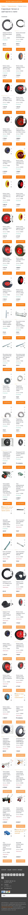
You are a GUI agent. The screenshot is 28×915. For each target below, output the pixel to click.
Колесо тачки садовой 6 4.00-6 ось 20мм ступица (20, 130)
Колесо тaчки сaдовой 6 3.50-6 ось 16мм (20, 613)
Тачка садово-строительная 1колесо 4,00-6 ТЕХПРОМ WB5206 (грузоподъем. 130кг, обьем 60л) (7, 776)
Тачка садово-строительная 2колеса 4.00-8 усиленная (20, 810)
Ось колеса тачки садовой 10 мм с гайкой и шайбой (7, 323)
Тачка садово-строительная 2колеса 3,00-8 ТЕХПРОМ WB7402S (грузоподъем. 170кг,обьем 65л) (7, 488)
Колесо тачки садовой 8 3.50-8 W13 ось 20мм (20, 228)
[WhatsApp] (2, 877)
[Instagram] (14, 875)
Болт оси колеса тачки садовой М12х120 (7, 553)
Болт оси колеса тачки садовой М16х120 (20, 553)
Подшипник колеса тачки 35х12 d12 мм (6, 387)
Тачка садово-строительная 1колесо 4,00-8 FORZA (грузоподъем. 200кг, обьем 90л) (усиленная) (20, 776)
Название (4, 16)
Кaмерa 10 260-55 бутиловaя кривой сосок (7, 34)
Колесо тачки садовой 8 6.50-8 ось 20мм (7, 708)
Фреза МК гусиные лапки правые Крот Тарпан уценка (6, 522)
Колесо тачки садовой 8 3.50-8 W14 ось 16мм (7, 259)
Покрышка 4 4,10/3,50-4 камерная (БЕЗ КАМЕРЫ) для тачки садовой (6, 741)
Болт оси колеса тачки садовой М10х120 (20, 521)
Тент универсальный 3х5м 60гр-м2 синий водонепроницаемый (7, 846)
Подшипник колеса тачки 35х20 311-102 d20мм (19, 421)
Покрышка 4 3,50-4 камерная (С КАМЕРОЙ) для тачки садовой (7, 454)
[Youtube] (17, 875)
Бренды (20, 869)
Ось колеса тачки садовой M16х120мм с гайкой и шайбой (20, 324)
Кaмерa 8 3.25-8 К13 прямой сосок (7, 582)
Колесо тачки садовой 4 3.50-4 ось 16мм (20, 67)
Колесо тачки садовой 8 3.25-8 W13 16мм (7, 228)
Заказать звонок (8, 882)
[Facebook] (5, 875)
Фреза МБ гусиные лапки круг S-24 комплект (19, 845)
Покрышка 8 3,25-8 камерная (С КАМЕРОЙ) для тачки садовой (20, 741)
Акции (9, 869)
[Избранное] (11, 21)
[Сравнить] (11, 23)
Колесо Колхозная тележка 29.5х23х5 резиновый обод (20, 35)
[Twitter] (11, 875)
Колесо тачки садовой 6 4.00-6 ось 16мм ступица (7, 130)
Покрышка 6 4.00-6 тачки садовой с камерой (20, 453)
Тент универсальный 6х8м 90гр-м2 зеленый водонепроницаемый (20, 487)
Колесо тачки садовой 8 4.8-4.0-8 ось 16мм (20, 291)
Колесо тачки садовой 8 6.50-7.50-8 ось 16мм (20, 677)
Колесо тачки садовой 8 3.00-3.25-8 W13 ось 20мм (7, 196)
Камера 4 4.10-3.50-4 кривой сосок (19, 583)
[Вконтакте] (2, 875)
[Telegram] (23, 875)
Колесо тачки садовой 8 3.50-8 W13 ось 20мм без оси (7, 677)
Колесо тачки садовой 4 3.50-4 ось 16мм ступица (7, 99)
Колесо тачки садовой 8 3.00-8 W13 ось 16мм (20, 195)
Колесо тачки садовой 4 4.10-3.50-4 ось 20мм (20, 99)
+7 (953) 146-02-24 (9, 881)
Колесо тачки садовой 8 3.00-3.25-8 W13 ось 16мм (20, 163)
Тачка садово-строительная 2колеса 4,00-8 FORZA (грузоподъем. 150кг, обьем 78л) (7, 811)
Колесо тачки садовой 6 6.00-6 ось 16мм (7, 162)
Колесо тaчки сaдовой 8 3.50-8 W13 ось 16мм (7, 67)
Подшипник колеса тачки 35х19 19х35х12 (7, 420)
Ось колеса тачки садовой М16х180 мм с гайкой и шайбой (20, 357)
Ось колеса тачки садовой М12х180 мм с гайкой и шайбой (7, 357)
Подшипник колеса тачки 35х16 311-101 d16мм (19, 388)
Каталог (3, 869)
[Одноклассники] (8, 875)
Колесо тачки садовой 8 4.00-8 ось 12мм (20, 259)
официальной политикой (6, 907)
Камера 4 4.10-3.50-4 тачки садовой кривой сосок (7, 614)
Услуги (14, 869)
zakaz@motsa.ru (8, 888)
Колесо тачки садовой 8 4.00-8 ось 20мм (7, 291)
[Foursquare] (20, 875)
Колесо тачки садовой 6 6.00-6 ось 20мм (7, 645)
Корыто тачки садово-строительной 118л (19, 709)
